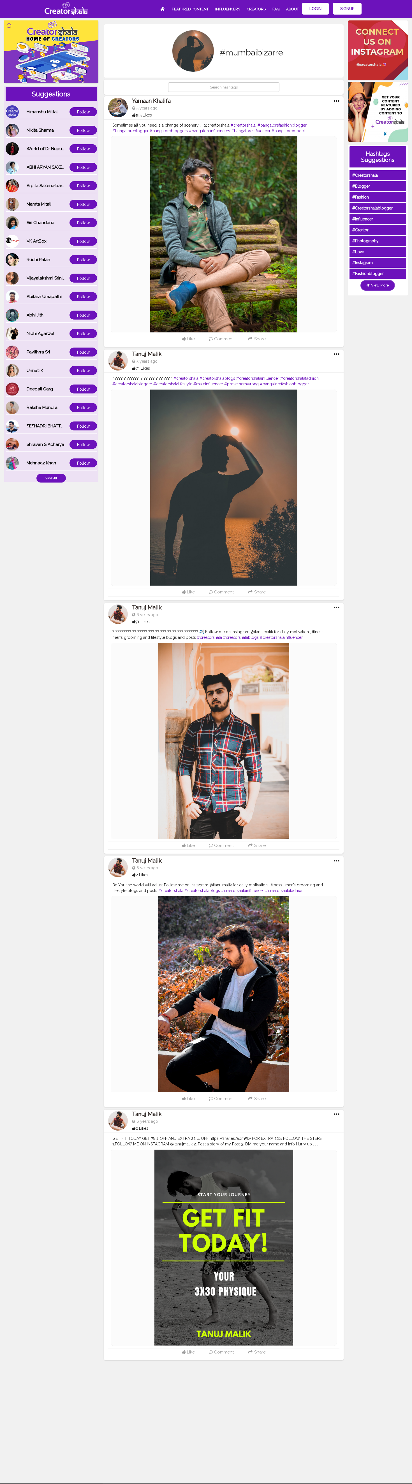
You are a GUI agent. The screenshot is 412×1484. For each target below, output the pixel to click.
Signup (347, 8)
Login (315, 8)
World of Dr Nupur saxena (53, 148)
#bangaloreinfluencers (209, 131)
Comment (223, 338)
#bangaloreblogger (130, 131)
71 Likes (143, 621)
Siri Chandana (40, 222)
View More (379, 285)
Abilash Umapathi (44, 296)
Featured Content (190, 9)
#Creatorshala (365, 175)
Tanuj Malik (147, 354)
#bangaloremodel (288, 131)
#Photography (365, 241)
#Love (358, 252)
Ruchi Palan (38, 259)
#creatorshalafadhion (299, 378)
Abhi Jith (35, 315)
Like (190, 338)
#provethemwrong (241, 384)
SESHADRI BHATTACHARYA (53, 425)
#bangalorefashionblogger (282, 125)
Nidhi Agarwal (40, 333)
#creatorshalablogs (217, 378)
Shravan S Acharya (45, 444)
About (292, 9)
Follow (83, 112)
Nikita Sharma (40, 130)
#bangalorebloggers (169, 131)
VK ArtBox (37, 241)
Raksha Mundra (42, 407)
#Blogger (361, 186)
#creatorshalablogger (132, 384)
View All (51, 478)
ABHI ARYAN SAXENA (47, 167)
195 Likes (144, 115)
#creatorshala (243, 125)
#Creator (360, 230)
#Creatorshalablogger (372, 208)
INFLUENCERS (227, 9)
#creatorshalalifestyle (172, 384)
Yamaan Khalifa (151, 100)
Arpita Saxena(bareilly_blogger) (58, 185)
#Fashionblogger (368, 273)
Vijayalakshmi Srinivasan (50, 278)
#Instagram (362, 262)
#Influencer (362, 219)
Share (259, 338)
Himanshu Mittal (42, 111)
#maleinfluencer (208, 384)
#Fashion (360, 197)
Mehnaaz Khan (41, 462)
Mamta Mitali (39, 204)
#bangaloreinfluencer (250, 131)
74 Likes (143, 368)
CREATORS (256, 9)
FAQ (275, 9)
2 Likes (142, 875)
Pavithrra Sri (38, 352)
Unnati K (35, 370)
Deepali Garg (40, 389)
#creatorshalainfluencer (257, 378)
